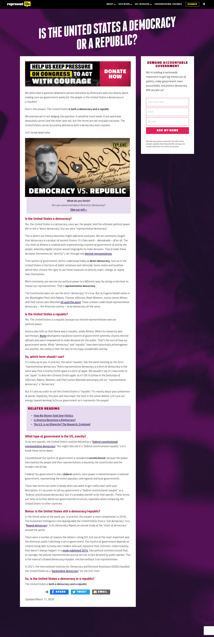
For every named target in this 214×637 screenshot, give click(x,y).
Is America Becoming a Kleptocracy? (55, 420)
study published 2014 (75, 550)
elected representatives (98, 253)
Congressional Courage (168, 4)
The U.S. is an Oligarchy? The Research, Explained (62, 424)
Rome (43, 336)
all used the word (71, 302)
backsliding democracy (65, 571)
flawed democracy (36, 525)
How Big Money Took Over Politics (53, 415)
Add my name (167, 130)
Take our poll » (78, 209)
